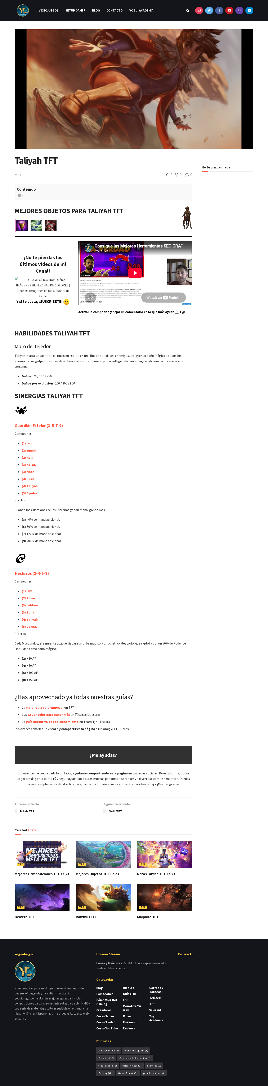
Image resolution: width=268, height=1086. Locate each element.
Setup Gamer (75, 10)
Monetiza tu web (132, 1008)
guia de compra (154, 1073)
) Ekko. (30, 479)
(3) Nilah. (28, 472)
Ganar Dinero (128, 1073)
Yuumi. (29, 450)
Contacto (115, 10)
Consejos (106, 1058)
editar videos (132, 1065)
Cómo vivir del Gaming (106, 1002)
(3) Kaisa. (29, 464)
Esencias (154, 1065)
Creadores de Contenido (135, 1058)
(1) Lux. (27, 443)
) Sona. (30, 612)
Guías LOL (130, 994)
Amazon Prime (108, 1050)
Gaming (105, 1073)
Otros (127, 1016)
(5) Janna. (29, 626)
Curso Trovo (105, 1016)
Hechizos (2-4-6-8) (32, 573)
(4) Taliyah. (30, 486)
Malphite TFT (147, 916)
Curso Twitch (106, 1022)
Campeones (104, 994)
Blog (96, 10)
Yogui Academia (141, 10)
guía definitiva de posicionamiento (52, 722)
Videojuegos (49, 10)
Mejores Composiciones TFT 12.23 (42, 873)
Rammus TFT (86, 916)
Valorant (155, 1010)
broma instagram (136, 1050)
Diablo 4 (128, 988)
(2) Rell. (28, 457)
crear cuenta (107, 1065)
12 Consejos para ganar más (48, 714)
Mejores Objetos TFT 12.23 (97, 873)
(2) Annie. (29, 598)
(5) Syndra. (30, 493)
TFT (20, 175)
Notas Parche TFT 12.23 (156, 873)
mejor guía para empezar (45, 707)
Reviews (129, 1028)
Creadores (103, 1010)
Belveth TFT (24, 916)
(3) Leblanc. (30, 605)
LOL (125, 1000)
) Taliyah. (32, 619)
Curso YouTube (107, 1028)
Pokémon (130, 1022)
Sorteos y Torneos (156, 990)
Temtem (155, 998)
